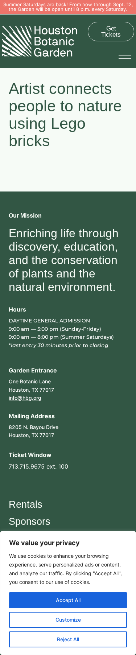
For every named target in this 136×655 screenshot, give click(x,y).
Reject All (68, 639)
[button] (126, 55)
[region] (68, 593)
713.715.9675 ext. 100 (38, 466)
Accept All (68, 600)
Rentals (25, 504)
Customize (68, 620)
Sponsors (29, 521)
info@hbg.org (25, 398)
